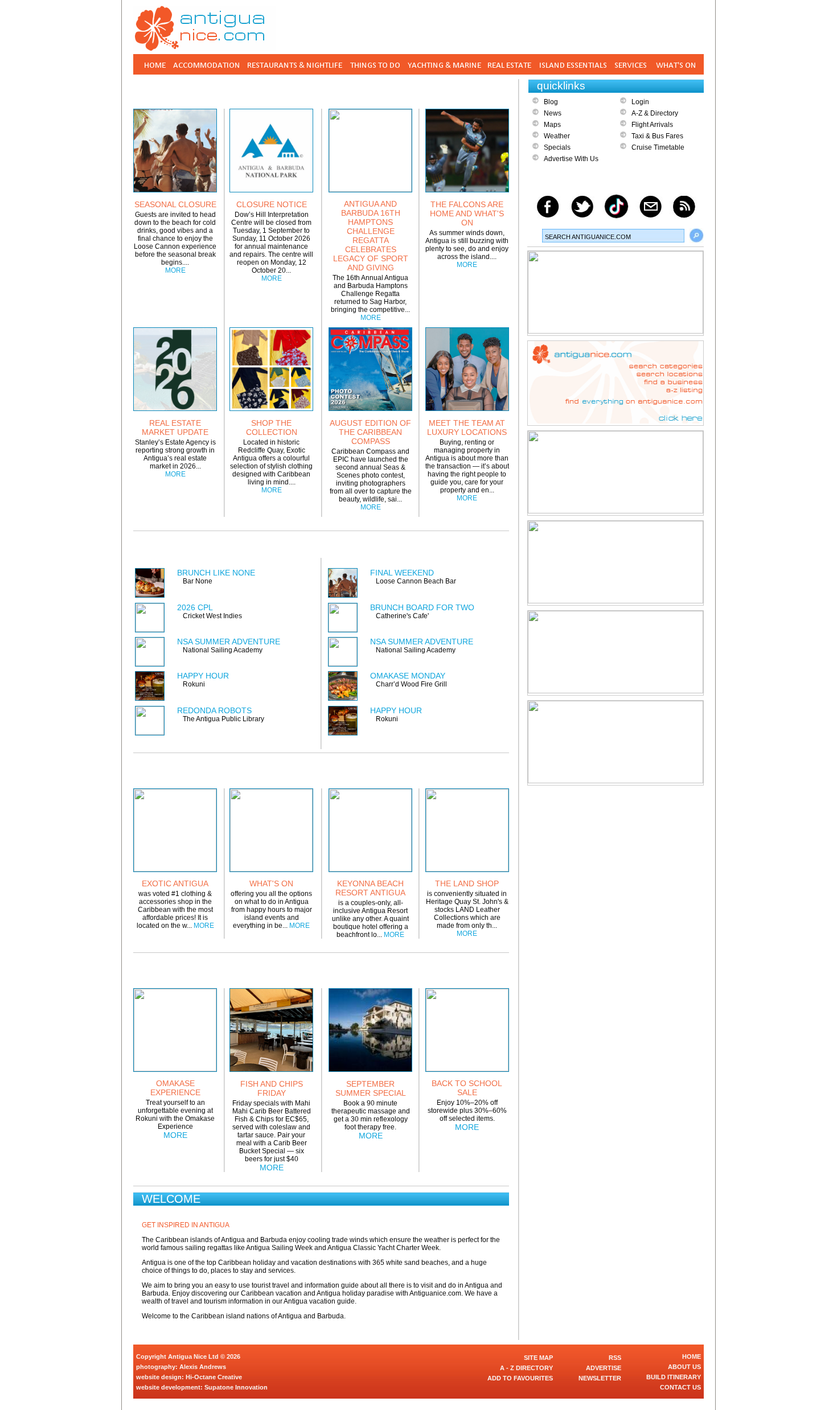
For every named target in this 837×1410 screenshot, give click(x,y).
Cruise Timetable (657, 147)
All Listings (466, 548)
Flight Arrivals (652, 125)
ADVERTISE (603, 1367)
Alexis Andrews (202, 1366)
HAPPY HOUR (203, 675)
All (481, 969)
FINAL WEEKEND (402, 572)
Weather (557, 136)
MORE (175, 270)
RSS (615, 1357)
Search (696, 235)
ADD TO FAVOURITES (520, 1378)
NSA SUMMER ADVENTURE (228, 641)
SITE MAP (538, 1357)
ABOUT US (684, 1366)
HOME (691, 1356)
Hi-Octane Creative (214, 1377)
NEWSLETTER (599, 1378)
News (552, 113)
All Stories (474, 90)
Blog (551, 102)
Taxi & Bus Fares (657, 136)
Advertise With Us (571, 159)
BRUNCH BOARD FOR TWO (422, 607)
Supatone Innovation (236, 1387)
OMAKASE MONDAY (407, 675)
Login (640, 102)
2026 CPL (195, 607)
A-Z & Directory (654, 113)
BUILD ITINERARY (673, 1377)
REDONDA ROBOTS (214, 710)
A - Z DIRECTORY (526, 1367)
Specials (557, 147)
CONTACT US (680, 1387)
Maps (552, 125)
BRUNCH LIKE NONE (216, 572)
